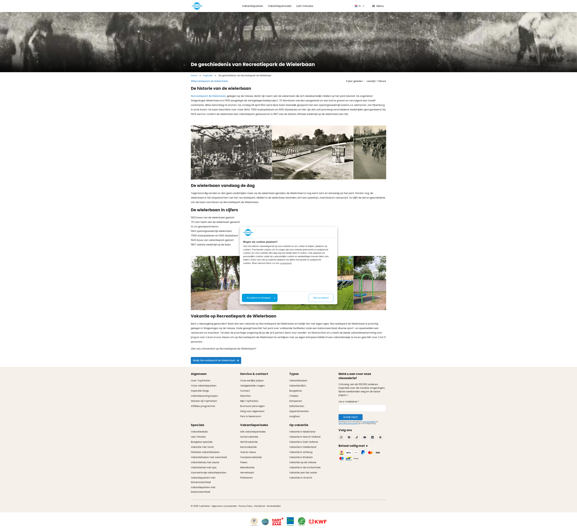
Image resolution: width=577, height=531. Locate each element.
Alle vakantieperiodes (253, 431)
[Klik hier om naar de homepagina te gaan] (197, 6)
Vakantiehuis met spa (203, 467)
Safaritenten (296, 406)
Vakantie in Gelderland (302, 447)
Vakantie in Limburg (300, 452)
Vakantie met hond (202, 447)
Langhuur (294, 416)
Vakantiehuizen (298, 380)
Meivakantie (247, 467)
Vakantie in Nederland (302, 431)
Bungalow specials (201, 442)
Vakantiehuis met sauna (205, 462)
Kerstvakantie (248, 447)
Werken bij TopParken (204, 401)
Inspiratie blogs (200, 390)
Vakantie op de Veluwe (302, 462)
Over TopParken (200, 380)
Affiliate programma (203, 406)
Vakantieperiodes (280, 6)
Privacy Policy (246, 506)
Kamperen (295, 401)
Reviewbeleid (274, 506)
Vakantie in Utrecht (300, 477)
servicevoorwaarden (348, 423)
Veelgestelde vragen (252, 385)
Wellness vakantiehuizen (205, 452)
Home (194, 75)
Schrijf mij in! (350, 417)
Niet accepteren (321, 298)
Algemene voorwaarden (224, 506)
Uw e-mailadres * (349, 401)
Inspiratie (208, 75)
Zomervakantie (249, 437)
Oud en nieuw (248, 452)
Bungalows (295, 390)
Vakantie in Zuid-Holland (303, 442)
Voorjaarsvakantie (251, 457)
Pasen (243, 462)
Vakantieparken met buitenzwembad (203, 490)
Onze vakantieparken (203, 385)
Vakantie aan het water (303, 472)
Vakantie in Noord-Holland (304, 437)
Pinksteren (246, 477)
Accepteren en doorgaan (259, 298)
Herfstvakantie (249, 442)
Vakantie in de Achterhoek (305, 467)
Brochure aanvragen (252, 406)
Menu (380, 6)
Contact (245, 390)
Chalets (293, 396)
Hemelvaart (247, 472)
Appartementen (299, 411)
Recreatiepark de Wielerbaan (208, 96)
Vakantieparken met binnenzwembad (203, 480)
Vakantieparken (252, 6)
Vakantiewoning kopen (204, 396)
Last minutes (304, 6)
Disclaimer (259, 506)
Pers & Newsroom (250, 416)
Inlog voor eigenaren (252, 411)
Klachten (245, 396)
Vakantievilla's (297, 385)
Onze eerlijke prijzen (252, 380)
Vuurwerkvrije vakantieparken (208, 472)
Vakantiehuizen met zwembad (209, 457)
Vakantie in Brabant (301, 457)
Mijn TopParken (249, 401)
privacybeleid (369, 421)
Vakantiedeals (199, 431)
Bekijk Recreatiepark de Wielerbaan (214, 360)
